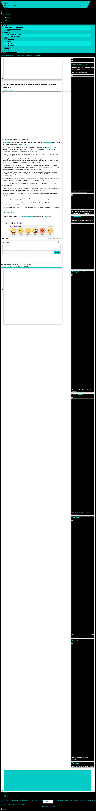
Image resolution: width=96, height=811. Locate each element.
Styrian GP (23, 144)
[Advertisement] (33, 68)
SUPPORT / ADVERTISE (10, 5)
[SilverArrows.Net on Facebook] (4, 12)
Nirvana (47, 806)
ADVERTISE (6, 794)
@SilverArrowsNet (26, 216)
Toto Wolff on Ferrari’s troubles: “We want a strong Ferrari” (16, 266)
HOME (5, 2)
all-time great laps (48, 142)
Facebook (47, 216)
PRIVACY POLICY (7, 795)
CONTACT (6, 7)
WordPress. (53, 806)
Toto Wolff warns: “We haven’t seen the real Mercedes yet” (16, 264)
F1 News (3, 55)
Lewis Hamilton (6, 142)
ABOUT (6, 4)
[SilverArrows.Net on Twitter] (2, 10)
